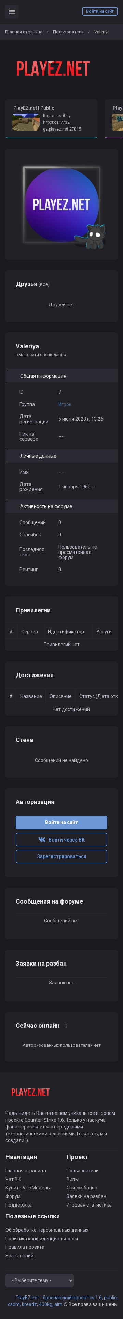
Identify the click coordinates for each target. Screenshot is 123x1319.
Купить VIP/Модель (27, 1188)
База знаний (19, 1255)
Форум (12, 1196)
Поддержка (18, 1205)
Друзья (33, 283)
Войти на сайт (100, 11)
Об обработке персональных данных (46, 1230)
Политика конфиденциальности (41, 1238)
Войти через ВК (65, 840)
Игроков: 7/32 (56, 122)
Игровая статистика (89, 1205)
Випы (73, 1179)
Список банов (82, 1188)
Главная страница (23, 31)
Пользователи (68, 31)
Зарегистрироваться (61, 856)
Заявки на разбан (86, 1196)
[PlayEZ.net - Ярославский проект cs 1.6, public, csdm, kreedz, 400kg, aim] (51, 69)
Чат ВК (13, 1179)
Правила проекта (24, 1247)
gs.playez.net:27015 (62, 129)
